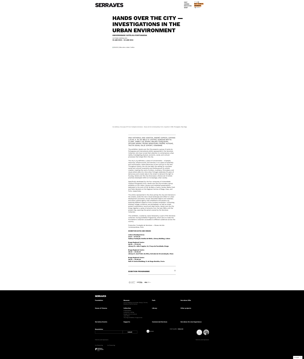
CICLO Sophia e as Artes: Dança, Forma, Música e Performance (136, 303)
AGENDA (186, 4)
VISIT (185, 2)
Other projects (185, 308)
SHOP (186, 7)
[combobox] (297, 357)
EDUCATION (188, 6)
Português (296, 357)
